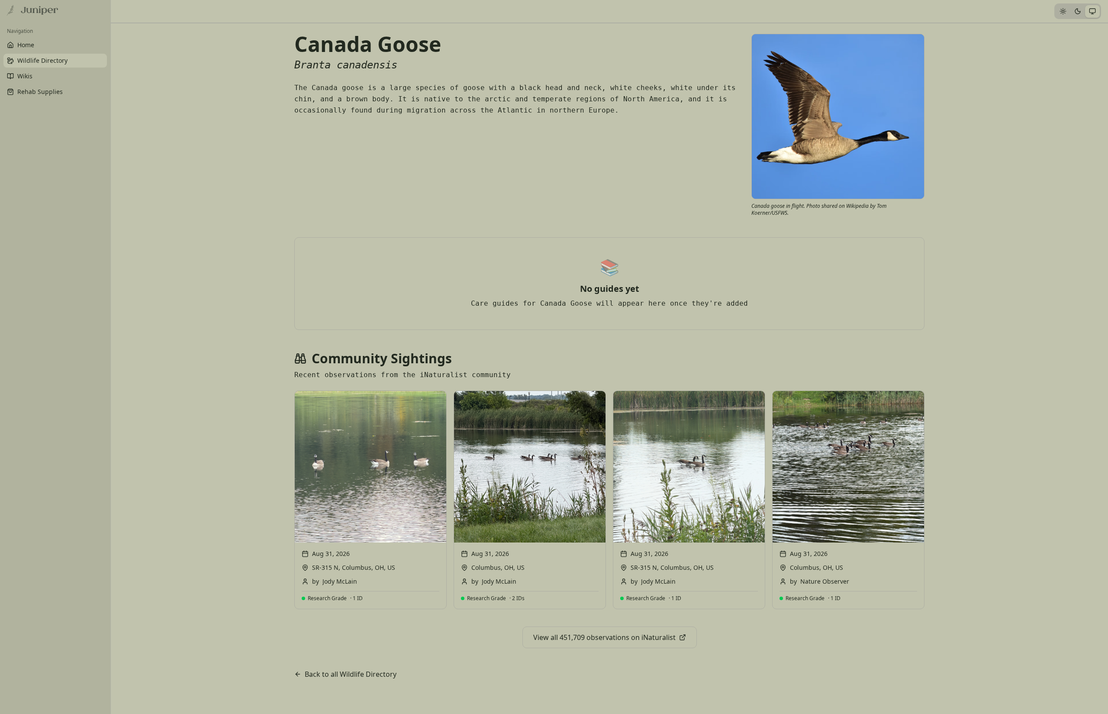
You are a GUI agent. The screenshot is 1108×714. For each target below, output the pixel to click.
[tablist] (1077, 11)
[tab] (1063, 11)
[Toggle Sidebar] (110, 357)
